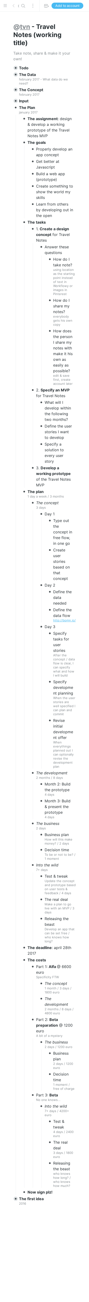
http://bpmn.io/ (64, 620)
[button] (5, 5)
